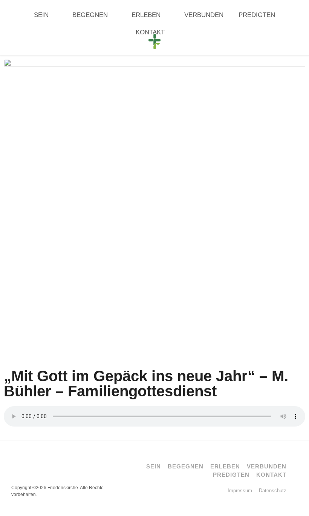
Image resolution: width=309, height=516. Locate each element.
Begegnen (90, 14)
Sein (41, 14)
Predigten (257, 14)
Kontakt (150, 32)
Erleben (146, 14)
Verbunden (203, 14)
